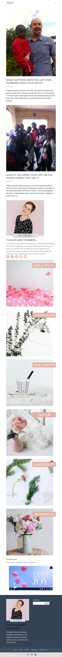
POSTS (21, 650)
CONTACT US (43, 650)
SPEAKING (34, 650)
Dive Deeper (9, 86)
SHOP (15, 650)
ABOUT (27, 650)
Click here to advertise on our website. (20, 562)
